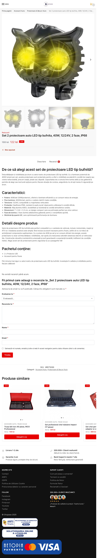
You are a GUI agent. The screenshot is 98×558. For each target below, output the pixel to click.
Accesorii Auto (19, 11)
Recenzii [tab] (54, 162)
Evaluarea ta (8, 294)
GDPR (4, 480)
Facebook (6, 496)
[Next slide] (90, 59)
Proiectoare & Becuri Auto (36, 11)
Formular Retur (56, 483)
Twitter (5, 509)
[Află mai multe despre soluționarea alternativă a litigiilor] (48, 522)
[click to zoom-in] (48, 59)
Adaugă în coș (21, 437)
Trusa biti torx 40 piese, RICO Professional (17, 428)
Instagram (6, 499)
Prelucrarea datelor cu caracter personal (19, 487)
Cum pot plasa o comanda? (61, 474)
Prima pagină (6, 11)
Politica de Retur (57, 480)
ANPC (4, 477)
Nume (5, 327)
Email (5, 338)
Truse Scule (22, 424)
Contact (5, 474)
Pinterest (6, 503)
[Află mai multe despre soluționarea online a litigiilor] (48, 533)
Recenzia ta (8, 304)
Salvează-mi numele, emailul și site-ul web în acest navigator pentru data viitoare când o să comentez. (45, 348)
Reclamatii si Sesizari (59, 487)
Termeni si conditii (58, 477)
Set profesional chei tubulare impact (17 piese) (61, 426)
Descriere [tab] (41, 162)
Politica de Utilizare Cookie (13, 483)
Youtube (5, 506)
